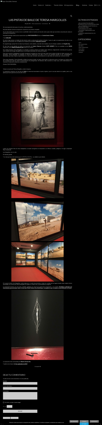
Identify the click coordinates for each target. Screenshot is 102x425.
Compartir (37, 366)
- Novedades (81, 50)
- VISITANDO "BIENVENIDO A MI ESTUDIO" (86, 31)
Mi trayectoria (68, 5)
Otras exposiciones (36, 23)
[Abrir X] (99, 5)
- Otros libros (81, 49)
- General (80, 52)
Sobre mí (41, 5)
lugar (8, 46)
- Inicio (79, 42)
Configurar (84, 421)
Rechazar (94, 421)
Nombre (5, 381)
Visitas (91, 5)
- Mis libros (80, 45)
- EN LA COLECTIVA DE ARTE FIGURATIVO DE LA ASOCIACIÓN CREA (88, 24)
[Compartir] (49, 23)
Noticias (84, 5)
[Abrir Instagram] (98, 5)
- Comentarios (44, 23)
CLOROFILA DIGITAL (26, 157)
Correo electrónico (7, 386)
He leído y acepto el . (12, 402)
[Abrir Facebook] (96, 5)
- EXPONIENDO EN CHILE (85, 28)
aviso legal (17, 402)
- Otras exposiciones (83, 47)
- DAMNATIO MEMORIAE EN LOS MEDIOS (87, 34)
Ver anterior (6, 418)
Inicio (34, 5)
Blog (77, 5)
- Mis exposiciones (82, 44)
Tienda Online (58, 5)
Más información (74, 421)
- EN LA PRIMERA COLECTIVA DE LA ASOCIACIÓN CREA (87, 26)
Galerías (48, 5)
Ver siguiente (14, 418)
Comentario (6, 391)
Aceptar (84, 423)
